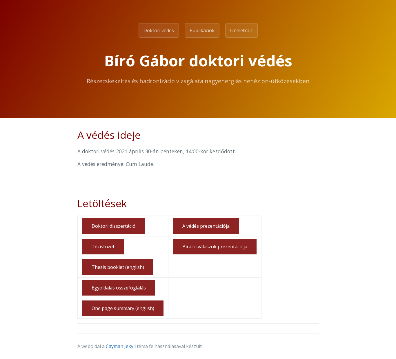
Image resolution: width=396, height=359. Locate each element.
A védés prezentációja (206, 226)
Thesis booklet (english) (118, 267)
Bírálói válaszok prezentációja (214, 246)
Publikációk (202, 30)
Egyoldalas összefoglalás (119, 288)
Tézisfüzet (103, 246)
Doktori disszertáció (113, 226)
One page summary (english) (123, 308)
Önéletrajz (241, 30)
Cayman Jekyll (121, 346)
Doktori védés (158, 30)
